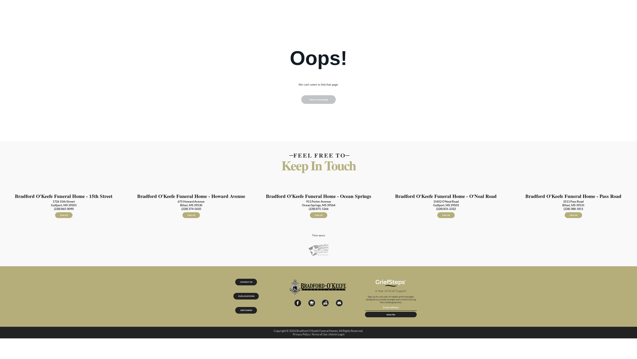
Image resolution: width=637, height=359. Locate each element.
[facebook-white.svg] (297, 305)
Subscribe (391, 314)
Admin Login (336, 334)
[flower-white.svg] (311, 305)
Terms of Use (319, 334)
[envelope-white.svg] (339, 305)
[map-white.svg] (325, 305)
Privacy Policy (301, 334)
